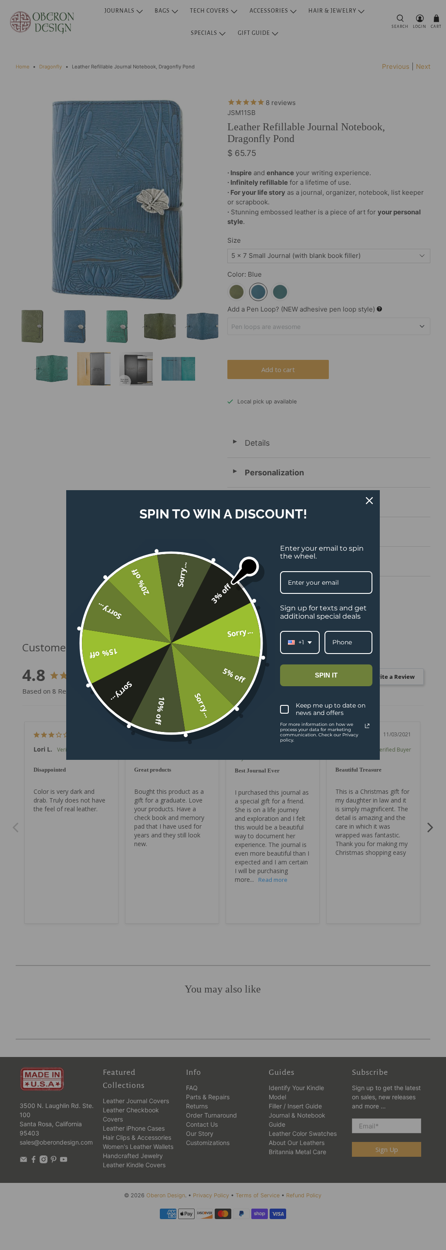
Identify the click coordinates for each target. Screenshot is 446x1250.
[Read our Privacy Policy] (367, 726)
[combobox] (300, 642)
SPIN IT (326, 675)
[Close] (369, 500)
